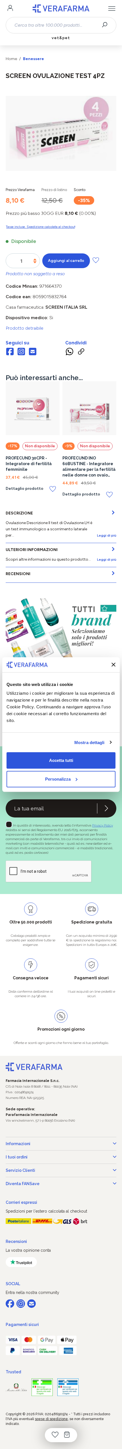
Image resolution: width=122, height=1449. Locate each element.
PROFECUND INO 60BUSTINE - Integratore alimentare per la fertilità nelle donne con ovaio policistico (88, 467)
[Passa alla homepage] (61, 8)
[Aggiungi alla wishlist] (95, 260)
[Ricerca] (106, 25)
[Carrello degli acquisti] (66, 1435)
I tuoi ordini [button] (17, 1157)
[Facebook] (10, 352)
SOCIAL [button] (13, 1283)
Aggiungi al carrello (66, 260)
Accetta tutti (61, 760)
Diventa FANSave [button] (22, 1183)
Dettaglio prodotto (24, 488)
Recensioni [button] (16, 1241)
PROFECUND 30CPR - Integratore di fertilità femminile (29, 464)
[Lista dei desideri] (55, 1435)
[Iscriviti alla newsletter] (106, 808)
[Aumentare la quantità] (35, 259)
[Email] (32, 352)
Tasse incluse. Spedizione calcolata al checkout (40, 227)
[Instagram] (21, 352)
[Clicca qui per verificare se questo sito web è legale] (42, 1387)
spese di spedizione (51, 1419)
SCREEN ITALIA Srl (66, 307)
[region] (61, 133)
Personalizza (58, 778)
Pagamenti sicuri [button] (22, 1324)
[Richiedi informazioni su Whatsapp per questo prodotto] (69, 352)
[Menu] (111, 8)
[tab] (61, 524)
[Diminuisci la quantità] (35, 262)
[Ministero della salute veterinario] (68, 1387)
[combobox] (56, 25)
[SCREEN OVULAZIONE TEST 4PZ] (61, 128)
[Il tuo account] (10, 8)
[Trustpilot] (21, 1262)
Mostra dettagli (89, 742)
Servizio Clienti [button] (20, 1170)
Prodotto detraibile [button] (24, 328)
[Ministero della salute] (16, 1387)
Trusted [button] (13, 1372)
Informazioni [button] (18, 1143)
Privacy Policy (102, 825)
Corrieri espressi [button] (21, 1202)
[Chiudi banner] (113, 665)
